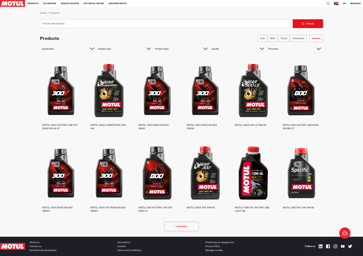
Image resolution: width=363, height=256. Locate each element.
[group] (290, 38)
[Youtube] (343, 246)
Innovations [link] (124, 242)
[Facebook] (328, 246)
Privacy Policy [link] (212, 246)
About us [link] (34, 242)
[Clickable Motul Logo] (12, 3)
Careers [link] (122, 246)
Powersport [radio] (298, 38)
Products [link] (54, 13)
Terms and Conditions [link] (129, 250)
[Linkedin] (321, 246)
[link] (93, 3)
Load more (181, 226)
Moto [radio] (272, 38)
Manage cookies (214, 250)
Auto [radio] (262, 38)
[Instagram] (335, 246)
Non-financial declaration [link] (43, 250)
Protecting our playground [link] (219, 242)
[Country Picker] (336, 3)
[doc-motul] (345, 233)
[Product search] (328, 3)
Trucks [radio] (283, 38)
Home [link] (43, 13)
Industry (316, 38)
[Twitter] (350, 246)
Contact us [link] (35, 246)
